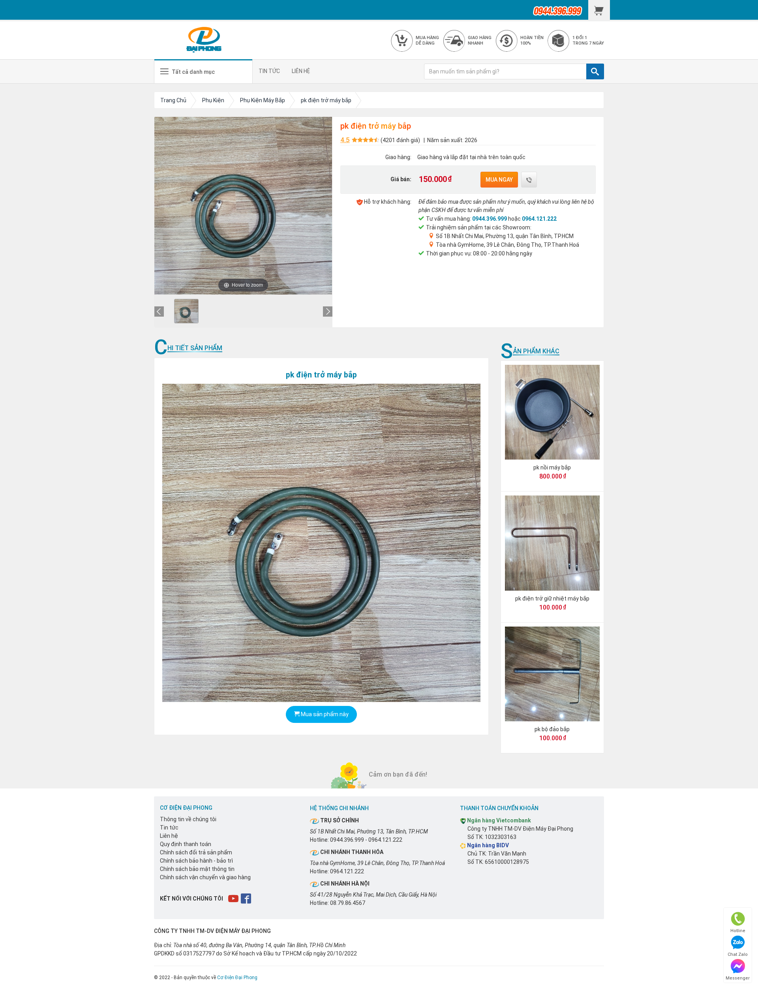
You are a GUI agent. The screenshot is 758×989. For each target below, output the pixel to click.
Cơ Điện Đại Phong (237, 977)
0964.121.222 (539, 219)
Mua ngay (499, 179)
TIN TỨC (269, 71)
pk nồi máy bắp (552, 467)
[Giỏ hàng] (599, 10)
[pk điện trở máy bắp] (186, 311)
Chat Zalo (738, 954)
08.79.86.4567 (347, 903)
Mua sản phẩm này (324, 714)
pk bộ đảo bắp (552, 729)
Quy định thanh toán (185, 844)
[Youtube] (234, 898)
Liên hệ (169, 836)
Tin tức (169, 827)
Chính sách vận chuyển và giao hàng (205, 877)
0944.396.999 (489, 219)
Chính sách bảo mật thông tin (197, 869)
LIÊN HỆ (301, 71)
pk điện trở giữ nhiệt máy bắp (552, 598)
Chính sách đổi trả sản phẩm (196, 852)
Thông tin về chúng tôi (188, 819)
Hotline (737, 930)
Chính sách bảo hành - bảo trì (196, 861)
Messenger (738, 978)
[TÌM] (595, 71)
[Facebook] (246, 898)
